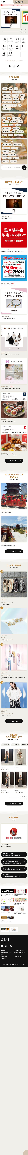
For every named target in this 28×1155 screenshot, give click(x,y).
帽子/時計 (16, 98)
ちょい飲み (17, 125)
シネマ (12, 151)
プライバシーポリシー (19, 950)
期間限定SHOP (6, 92)
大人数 (10, 135)
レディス (5, 88)
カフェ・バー (5, 121)
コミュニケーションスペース (9, 154)
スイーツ (5, 125)
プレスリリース (17, 956)
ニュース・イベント (7, 144)
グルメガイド (6, 151)
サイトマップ (4, 958)
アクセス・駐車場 (17, 144)
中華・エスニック (16, 118)
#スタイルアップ (15, 744)
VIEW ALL (14, 461)
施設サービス (6, 148)
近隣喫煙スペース (18, 135)
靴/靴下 (22, 95)
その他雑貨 (16, 102)
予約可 (4, 135)
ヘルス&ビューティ (17, 92)
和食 (4, 118)
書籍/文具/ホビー (7, 102)
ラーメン (20, 121)
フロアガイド (14, 148)
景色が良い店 (20, 131)
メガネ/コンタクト (7, 98)
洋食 (9, 118)
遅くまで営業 (16, 128)
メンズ (10, 88)
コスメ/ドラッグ (6, 95)
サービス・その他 (7, 108)
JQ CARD (15, 158)
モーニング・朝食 (7, 128)
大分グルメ (13, 121)
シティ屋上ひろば (7, 158)
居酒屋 (11, 125)
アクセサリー (15, 95)
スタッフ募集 (13, 161)
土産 (20, 105)
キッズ (16, 88)
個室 (13, 131)
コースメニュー (6, 131)
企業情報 (3, 950)
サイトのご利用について (19, 952)
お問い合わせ (4, 956)
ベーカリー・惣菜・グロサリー (9, 105)
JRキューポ (5, 161)
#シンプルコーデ (5, 744)
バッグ (22, 98)
